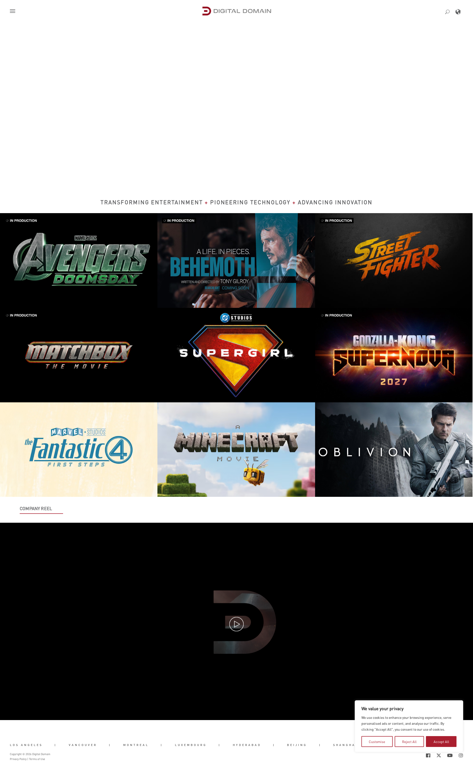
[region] (409, 726)
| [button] (55, 744)
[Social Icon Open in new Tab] (412, 755)
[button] (13, 11)
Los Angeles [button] (26, 744)
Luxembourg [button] (191, 744)
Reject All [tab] (409, 741)
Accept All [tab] (441, 741)
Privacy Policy (18, 759)
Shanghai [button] (345, 744)
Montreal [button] (136, 744)
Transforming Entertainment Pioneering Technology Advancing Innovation (236, 202)
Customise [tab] (377, 741)
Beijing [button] (297, 744)
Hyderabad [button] (247, 744)
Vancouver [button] (83, 744)
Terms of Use (37, 759)
